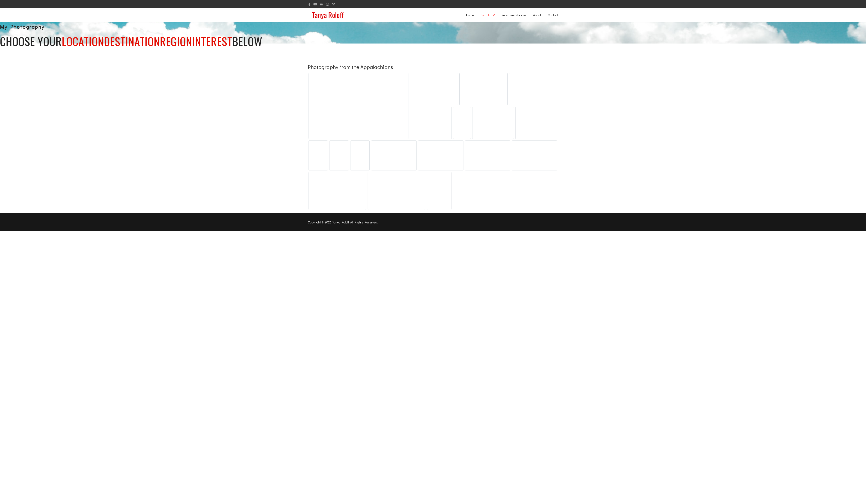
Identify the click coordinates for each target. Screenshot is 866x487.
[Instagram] (327, 4)
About (537, 15)
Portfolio (486, 15)
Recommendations (514, 15)
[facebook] (309, 4)
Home (470, 15)
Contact (553, 15)
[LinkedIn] (321, 4)
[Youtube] (315, 4)
